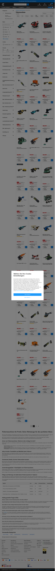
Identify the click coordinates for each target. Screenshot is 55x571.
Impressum (31, 290)
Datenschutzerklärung (20, 290)
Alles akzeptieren (27, 294)
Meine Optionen (27, 297)
